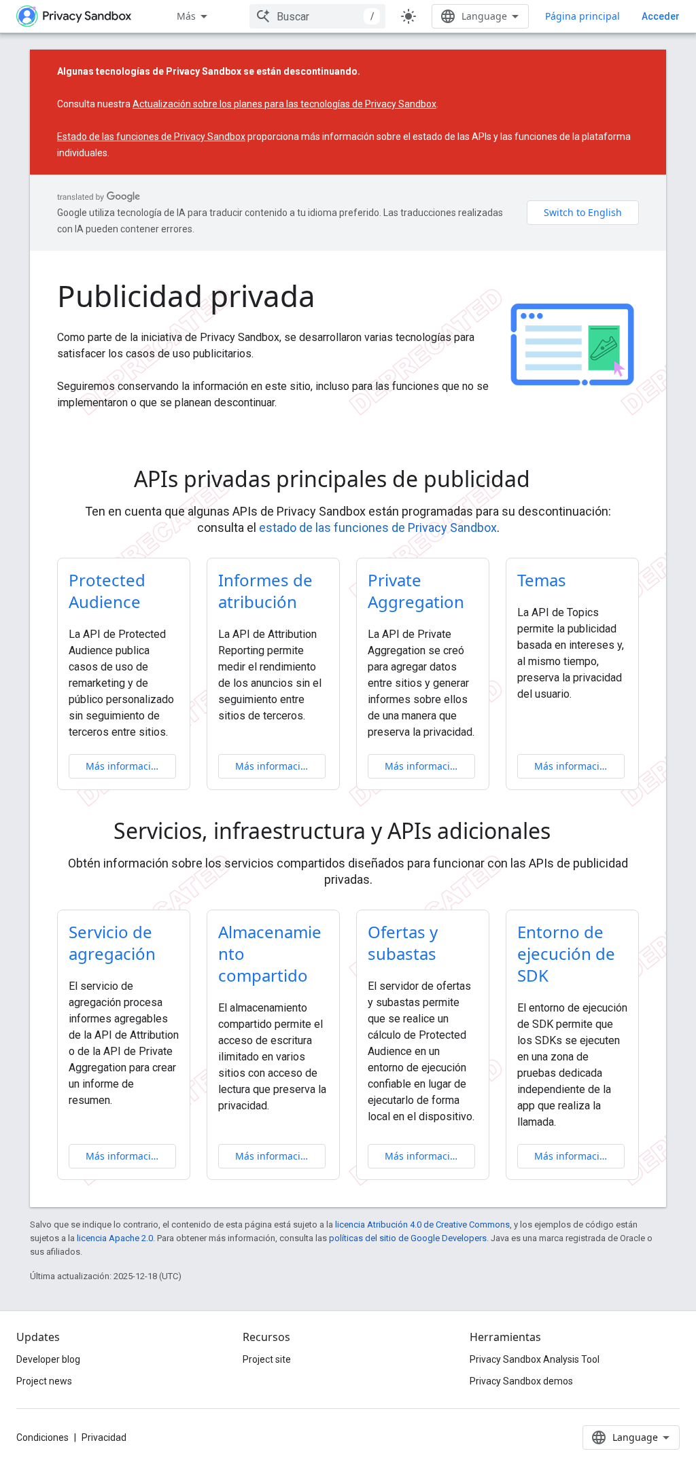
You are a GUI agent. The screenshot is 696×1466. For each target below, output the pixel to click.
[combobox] (317, 16)
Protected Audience (107, 591)
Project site (267, 1359)
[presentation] (348, 479)
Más (186, 16)
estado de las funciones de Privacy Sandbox (378, 527)
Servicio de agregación (112, 942)
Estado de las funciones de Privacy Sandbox (151, 136)
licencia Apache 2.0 (115, 1238)
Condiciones (42, 1437)
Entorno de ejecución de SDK (566, 953)
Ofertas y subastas (403, 942)
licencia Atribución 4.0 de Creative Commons (422, 1224)
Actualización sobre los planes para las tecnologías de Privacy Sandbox (284, 104)
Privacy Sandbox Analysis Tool (534, 1359)
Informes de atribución (265, 591)
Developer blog (48, 1359)
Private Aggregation (416, 591)
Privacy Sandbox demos (521, 1381)
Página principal (582, 16)
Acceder (661, 16)
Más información (124, 765)
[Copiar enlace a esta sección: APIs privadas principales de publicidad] (549, 481)
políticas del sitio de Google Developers (408, 1238)
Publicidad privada (186, 295)
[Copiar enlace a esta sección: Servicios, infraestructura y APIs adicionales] (569, 833)
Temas (541, 580)
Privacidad (104, 1437)
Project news (44, 1381)
